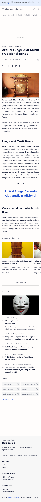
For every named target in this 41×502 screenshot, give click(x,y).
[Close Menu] (38, 3)
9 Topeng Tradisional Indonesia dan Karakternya (19, 322)
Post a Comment (20, 282)
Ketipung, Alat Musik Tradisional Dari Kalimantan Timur (17, 262)
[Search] (37, 9)
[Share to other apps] (19, 66)
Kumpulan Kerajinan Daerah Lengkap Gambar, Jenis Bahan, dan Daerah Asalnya (21, 338)
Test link (8, 4)
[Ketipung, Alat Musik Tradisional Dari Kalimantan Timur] (17, 250)
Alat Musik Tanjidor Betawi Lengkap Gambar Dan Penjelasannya (19, 348)
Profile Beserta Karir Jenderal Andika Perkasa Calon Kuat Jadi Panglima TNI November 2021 (20, 369)
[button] (34, 9)
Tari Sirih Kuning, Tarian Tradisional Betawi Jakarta (19, 358)
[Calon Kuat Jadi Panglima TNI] (22, 364)
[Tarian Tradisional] (17, 354)
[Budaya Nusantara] (18, 318)
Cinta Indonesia (11, 9)
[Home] (4, 15)
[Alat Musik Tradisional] (19, 344)
